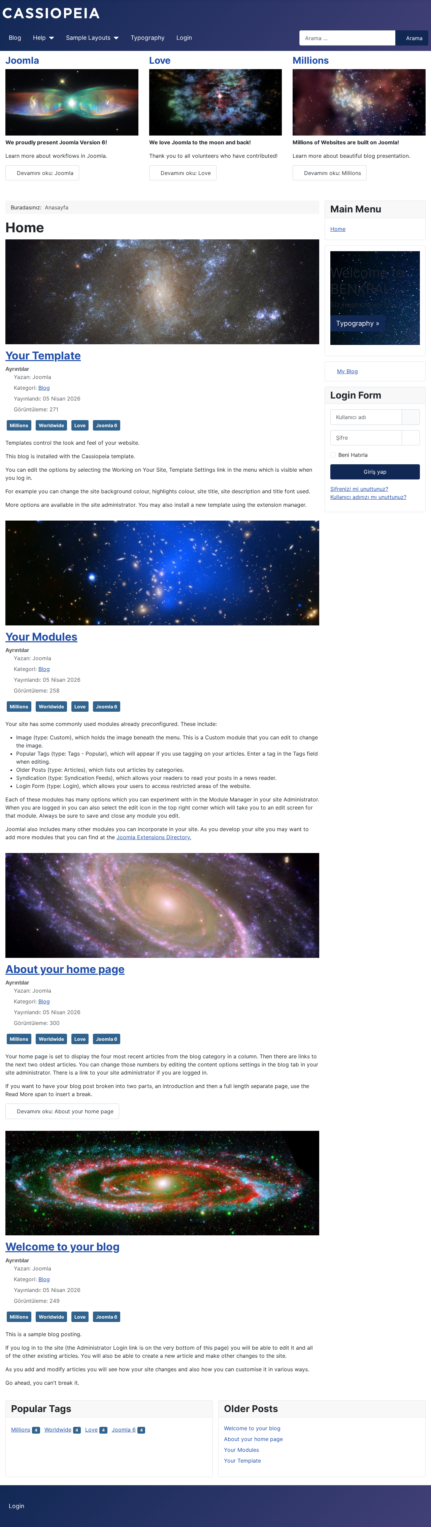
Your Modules (41, 636)
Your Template (43, 355)
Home (337, 229)
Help (39, 37)
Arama (414, 38)
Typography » (357, 323)
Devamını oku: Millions (331, 173)
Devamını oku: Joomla (44, 173)
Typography (148, 37)
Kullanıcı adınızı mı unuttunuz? (368, 497)
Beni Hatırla (353, 454)
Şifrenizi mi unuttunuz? (359, 489)
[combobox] (347, 38)
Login (184, 37)
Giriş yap (375, 471)
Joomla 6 (106, 425)
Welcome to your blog (62, 1246)
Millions (311, 60)
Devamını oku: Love (185, 173)
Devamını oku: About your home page (64, 1111)
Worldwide (51, 425)
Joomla (22, 60)
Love (160, 60)
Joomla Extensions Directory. (154, 837)
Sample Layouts (88, 37)
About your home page (65, 969)
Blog (15, 37)
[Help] (50, 37)
